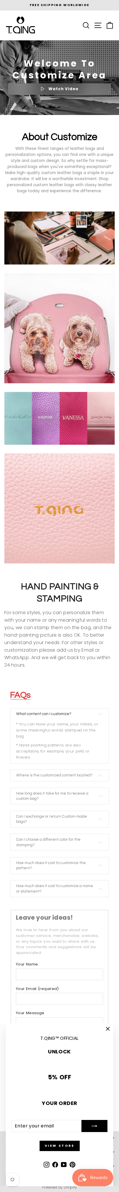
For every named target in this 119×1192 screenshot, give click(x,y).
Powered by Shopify (59, 1187)
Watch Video (63, 89)
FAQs (20, 695)
